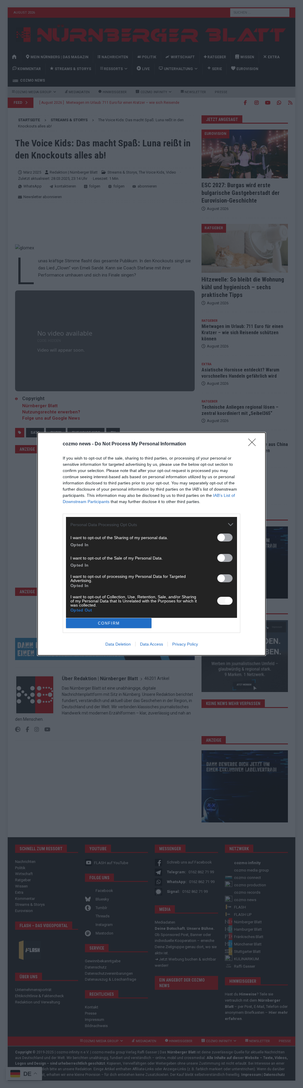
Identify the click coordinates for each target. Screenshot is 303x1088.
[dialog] (151, 544)
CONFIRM (109, 623)
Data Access (151, 644)
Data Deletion (118, 644)
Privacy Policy (185, 644)
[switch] (225, 537)
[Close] (254, 444)
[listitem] (151, 524)
